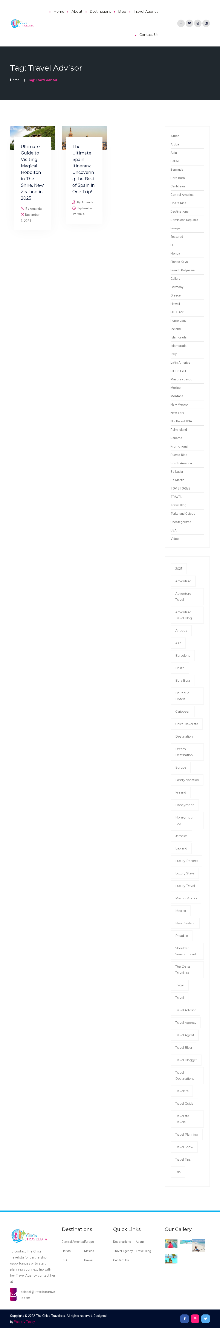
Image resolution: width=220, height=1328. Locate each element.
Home (59, 11)
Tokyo (179, 985)
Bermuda (177, 169)
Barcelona (182, 656)
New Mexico (179, 404)
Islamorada (178, 337)
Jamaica (181, 836)
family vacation (187, 780)
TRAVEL (176, 497)
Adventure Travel (183, 597)
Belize (175, 161)
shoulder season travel (185, 951)
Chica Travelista (186, 724)
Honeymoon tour (184, 820)
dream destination (184, 752)
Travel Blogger (186, 1060)
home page (178, 321)
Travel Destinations (184, 1076)
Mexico (176, 388)
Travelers (181, 1091)
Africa (175, 136)
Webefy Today (24, 1322)
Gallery (175, 279)
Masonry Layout (182, 379)
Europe (175, 228)
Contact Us (148, 35)
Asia (174, 153)
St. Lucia (177, 472)
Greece (176, 295)
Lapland (181, 848)
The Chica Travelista (182, 970)
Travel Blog (178, 505)
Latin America (180, 362)
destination (184, 736)
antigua (181, 631)
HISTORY (177, 312)
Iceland (176, 329)
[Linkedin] (206, 23)
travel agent (184, 1035)
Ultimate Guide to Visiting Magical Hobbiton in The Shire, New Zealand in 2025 (32, 172)
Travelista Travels (182, 1119)
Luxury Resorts (186, 861)
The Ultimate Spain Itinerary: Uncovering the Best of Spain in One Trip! (83, 169)
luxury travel (185, 886)
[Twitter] (189, 23)
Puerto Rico (179, 455)
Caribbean (178, 186)
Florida (175, 253)
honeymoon (184, 805)
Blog (122, 11)
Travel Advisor (185, 1010)
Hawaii (175, 304)
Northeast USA (181, 421)
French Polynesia (183, 270)
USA (174, 530)
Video (175, 539)
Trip (178, 1172)
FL (172, 245)
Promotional (179, 446)
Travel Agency (146, 11)
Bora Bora (178, 178)
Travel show (184, 1147)
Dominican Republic (184, 220)
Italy (174, 354)
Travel (179, 998)
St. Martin (177, 480)
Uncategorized (181, 522)
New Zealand (185, 923)
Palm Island (179, 430)
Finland (180, 792)
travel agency (185, 1023)
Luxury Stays (184, 873)
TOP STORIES (180, 488)
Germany (177, 287)
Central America (182, 195)
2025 (178, 569)
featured (177, 237)
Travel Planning (186, 1135)
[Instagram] (198, 23)
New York (177, 413)
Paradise (181, 936)
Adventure (183, 581)
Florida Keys (179, 262)
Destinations (100, 11)
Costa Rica (178, 203)
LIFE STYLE (179, 371)
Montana (177, 396)
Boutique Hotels (182, 696)
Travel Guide (184, 1104)
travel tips (183, 1159)
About (77, 11)
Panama (176, 438)
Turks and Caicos (183, 514)
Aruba (175, 144)
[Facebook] (181, 23)
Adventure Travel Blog (183, 615)
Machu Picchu (186, 898)
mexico (180, 911)
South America (181, 463)
